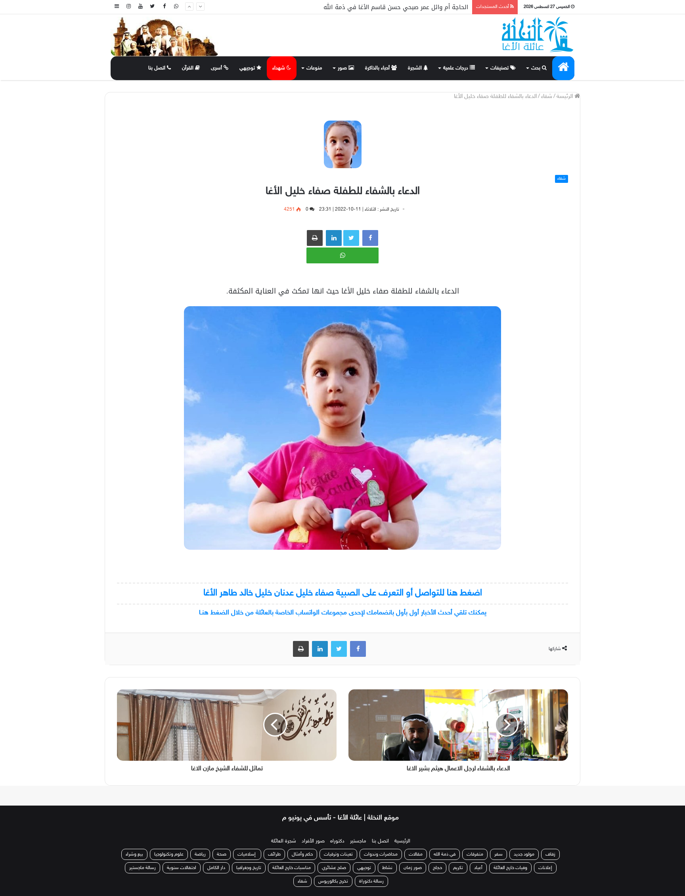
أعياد (478, 868)
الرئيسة (565, 96)
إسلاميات (247, 854)
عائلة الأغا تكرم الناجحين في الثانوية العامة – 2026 (401, 7)
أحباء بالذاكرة (378, 68)
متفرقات (475, 854)
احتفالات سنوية (181, 868)
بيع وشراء (134, 854)
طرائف (274, 854)
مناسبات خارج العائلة (291, 868)
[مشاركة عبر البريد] (334, 238)
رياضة (200, 854)
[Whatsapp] (176, 7)
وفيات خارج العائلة (510, 868)
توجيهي (247, 68)
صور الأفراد (313, 841)
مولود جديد (524, 854)
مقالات (416, 854)
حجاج (437, 868)
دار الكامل (216, 868)
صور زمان (413, 868)
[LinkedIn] (320, 649)
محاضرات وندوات (381, 854)
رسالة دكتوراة (371, 881)
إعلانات (545, 868)
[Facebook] (164, 7)
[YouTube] (140, 7)
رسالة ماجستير (142, 868)
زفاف (550, 854)
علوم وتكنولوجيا (169, 854)
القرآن (188, 68)
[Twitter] (152, 7)
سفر (498, 854)
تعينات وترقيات (338, 854)
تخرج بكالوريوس (333, 881)
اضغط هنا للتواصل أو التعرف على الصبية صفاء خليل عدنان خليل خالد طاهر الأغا (342, 593)
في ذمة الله (444, 854)
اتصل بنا (157, 68)
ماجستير (358, 841)
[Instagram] (128, 7)
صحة (221, 854)
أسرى (217, 68)
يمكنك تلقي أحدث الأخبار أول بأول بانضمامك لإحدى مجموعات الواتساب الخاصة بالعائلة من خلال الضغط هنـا (342, 613)
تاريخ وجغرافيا (248, 868)
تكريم (458, 868)
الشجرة (415, 68)
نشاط (387, 868)
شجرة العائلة (283, 841)
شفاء (546, 96)
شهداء (279, 68)
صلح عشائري (334, 868)
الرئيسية (402, 841)
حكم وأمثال (302, 854)
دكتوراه (337, 841)
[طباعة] (315, 238)
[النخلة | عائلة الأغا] (538, 34)
